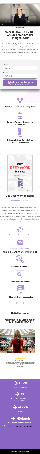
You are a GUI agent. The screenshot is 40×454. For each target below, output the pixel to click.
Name (5, 64)
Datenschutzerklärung (23, 451)
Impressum (14, 451)
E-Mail (5, 72)
